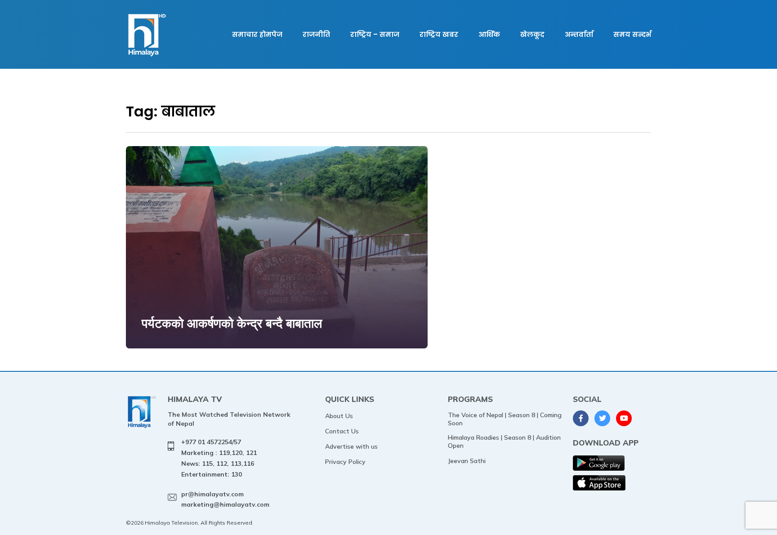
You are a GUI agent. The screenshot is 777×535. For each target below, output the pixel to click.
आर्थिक (489, 34)
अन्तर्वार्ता (579, 34)
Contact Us (342, 431)
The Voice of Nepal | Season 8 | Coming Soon (505, 419)
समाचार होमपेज (257, 34)
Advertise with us (351, 446)
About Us (339, 416)
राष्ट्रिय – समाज (374, 34)
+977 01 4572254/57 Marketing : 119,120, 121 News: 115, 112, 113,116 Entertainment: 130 (219, 458)
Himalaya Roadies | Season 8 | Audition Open (504, 441)
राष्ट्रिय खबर (439, 34)
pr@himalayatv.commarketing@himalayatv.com (225, 499)
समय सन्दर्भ (632, 34)
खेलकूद (532, 34)
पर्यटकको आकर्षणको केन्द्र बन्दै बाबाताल (232, 323)
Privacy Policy (345, 462)
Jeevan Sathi (467, 461)
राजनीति (316, 34)
